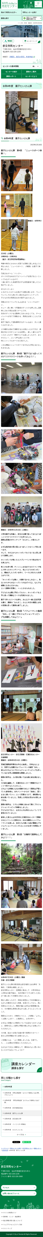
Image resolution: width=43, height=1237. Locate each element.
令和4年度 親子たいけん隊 (13, 1113)
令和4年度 (8, 1087)
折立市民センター (28, 1148)
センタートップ (32, 41)
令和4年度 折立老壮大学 (12, 1119)
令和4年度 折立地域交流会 (13, 1108)
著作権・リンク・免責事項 (12, 1216)
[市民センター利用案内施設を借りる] (32, 18)
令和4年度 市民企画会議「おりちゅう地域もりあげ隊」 (21, 1101)
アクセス (6, 1188)
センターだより (31, 76)
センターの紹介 (11, 72)
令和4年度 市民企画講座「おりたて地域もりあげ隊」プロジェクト (22, 1094)
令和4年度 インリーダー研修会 (15, 1124)
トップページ (5, 1148)
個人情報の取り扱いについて (12, 1220)
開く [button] (34, 66)
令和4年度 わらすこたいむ (13, 1130)
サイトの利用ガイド (9, 1212)
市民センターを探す (15, 1148)
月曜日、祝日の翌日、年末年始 (21, 57)
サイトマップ (7, 1228)
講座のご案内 (31, 72)
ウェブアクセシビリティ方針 (12, 1224)
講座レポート (11, 76)
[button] (38, 4)
